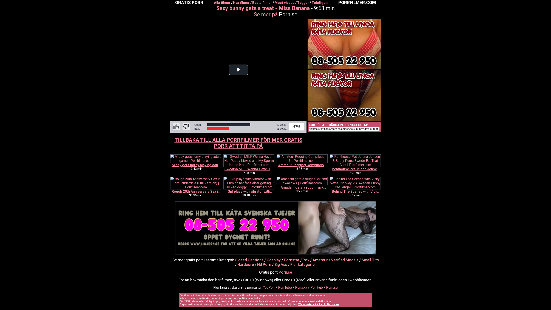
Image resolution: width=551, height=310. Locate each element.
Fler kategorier (303, 264)
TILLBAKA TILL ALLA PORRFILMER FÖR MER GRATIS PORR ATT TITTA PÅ (238, 143)
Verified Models (344, 260)
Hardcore (245, 264)
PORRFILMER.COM (357, 2)
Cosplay (274, 260)
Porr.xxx (301, 287)
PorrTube (285, 287)
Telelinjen (320, 3)
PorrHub (316, 287)
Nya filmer (241, 3)
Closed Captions (249, 260)
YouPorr (269, 287)
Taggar (303, 3)
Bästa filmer (262, 3)
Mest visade (285, 3)
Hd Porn (264, 264)
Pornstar (291, 260)
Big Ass (280, 264)
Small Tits (370, 260)
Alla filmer (222, 3)
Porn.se (288, 14)
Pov (306, 260)
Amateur (320, 260)
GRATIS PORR (189, 2)
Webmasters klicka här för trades (318, 304)
